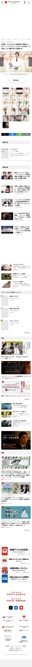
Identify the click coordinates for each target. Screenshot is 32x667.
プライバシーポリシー (16, 646)
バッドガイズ (13, 149)
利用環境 (12, 648)
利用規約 (24, 646)
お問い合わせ (18, 648)
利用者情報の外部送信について (16, 650)
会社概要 (7, 646)
